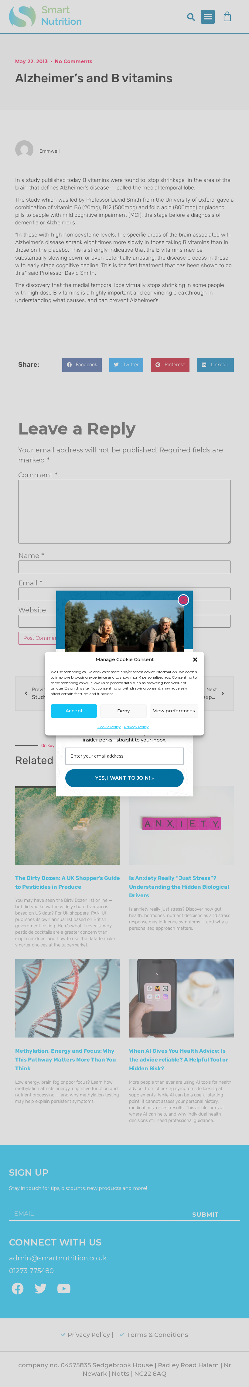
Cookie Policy (109, 726)
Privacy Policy (136, 726)
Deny (123, 711)
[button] (195, 660)
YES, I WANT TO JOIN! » (124, 778)
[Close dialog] (183, 600)
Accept (74, 711)
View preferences (174, 711)
